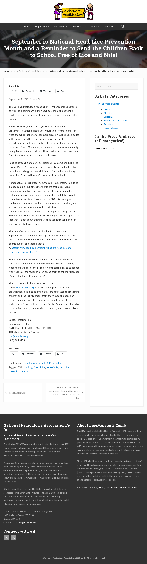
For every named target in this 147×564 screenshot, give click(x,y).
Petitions (108, 124)
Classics (108, 113)
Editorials (108, 116)
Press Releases (57, 363)
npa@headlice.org (18, 336)
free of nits (52, 367)
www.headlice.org (25, 287)
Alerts (107, 109)
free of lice (39, 367)
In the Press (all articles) (35, 363)
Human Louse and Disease (116, 120)
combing (28, 367)
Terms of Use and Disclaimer (123, 487)
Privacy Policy (98, 487)
